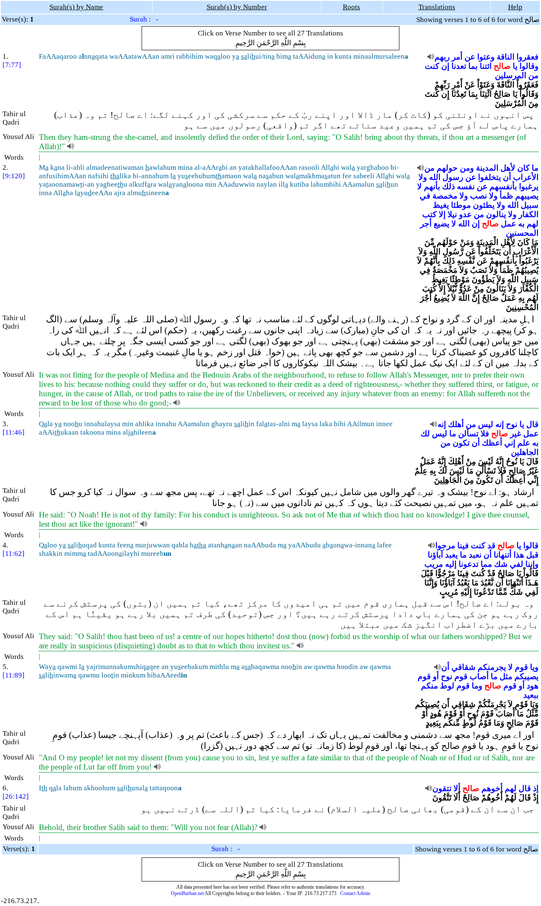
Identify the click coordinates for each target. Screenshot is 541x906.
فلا (485, 433)
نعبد (475, 554)
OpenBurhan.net (187, 893)
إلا (442, 214)
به (521, 223)
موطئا (461, 205)
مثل (506, 676)
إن (445, 66)
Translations (436, 7)
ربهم (442, 56)
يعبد (451, 554)
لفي (516, 564)
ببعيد (530, 695)
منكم (429, 685)
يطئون (484, 205)
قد (491, 545)
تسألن (468, 433)
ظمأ (506, 195)
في (425, 195)
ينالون (496, 214)
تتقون (441, 788)
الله (434, 177)
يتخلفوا (489, 177)
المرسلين (510, 75)
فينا (463, 545)
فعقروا (527, 56)
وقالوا (528, 66)
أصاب (479, 676)
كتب (429, 214)
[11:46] (14, 432)
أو (436, 676)
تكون (461, 442)
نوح (511, 424)
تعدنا (458, 66)
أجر (426, 223)
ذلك (448, 186)
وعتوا (486, 56)
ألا (457, 788)
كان (523, 167)
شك (501, 564)
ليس (485, 424)
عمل (508, 223)
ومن (467, 167)
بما (473, 66)
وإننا (531, 564)
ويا (534, 667)
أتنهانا (502, 554)
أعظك (492, 442)
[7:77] (12, 65)
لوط (447, 685)
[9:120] (14, 176)
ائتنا (486, 66)
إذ (535, 788)
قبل (532, 554)
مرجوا (445, 545)
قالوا (530, 545)
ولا (422, 177)
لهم (532, 223)
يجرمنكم (492, 667)
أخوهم (492, 788)
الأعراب (525, 177)
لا (419, 186)
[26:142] (16, 796)
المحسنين (522, 233)
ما (535, 167)
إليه (450, 564)
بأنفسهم (503, 186)
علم (523, 442)
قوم (521, 667)
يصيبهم (526, 195)
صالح (502, 66)
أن (507, 177)
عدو (465, 214)
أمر (457, 56)
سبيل (529, 205)
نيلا (452, 214)
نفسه (466, 186)
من (533, 75)
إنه (499, 424)
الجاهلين (524, 452)
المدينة (487, 167)
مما (486, 564)
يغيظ (441, 205)
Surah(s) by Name (76, 7)
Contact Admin (355, 893)
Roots (351, 7)
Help (515, 7)
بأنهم (432, 186)
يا (515, 66)
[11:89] (14, 675)
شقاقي (463, 667)
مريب (433, 564)
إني (509, 442)
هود (532, 685)
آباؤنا (435, 554)
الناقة (505, 56)
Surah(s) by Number (237, 7)
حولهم (447, 167)
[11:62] (14, 554)
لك (425, 433)
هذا (519, 554)
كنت (432, 66)
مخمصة (444, 195)
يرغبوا (528, 186)
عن (469, 56)
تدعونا (468, 564)
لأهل (507, 167)
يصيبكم (526, 676)
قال (532, 424)
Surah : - (144, 19)
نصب (478, 195)
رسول (453, 177)
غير (515, 433)
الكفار (528, 214)
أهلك (456, 424)
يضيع (441, 223)
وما (477, 685)
